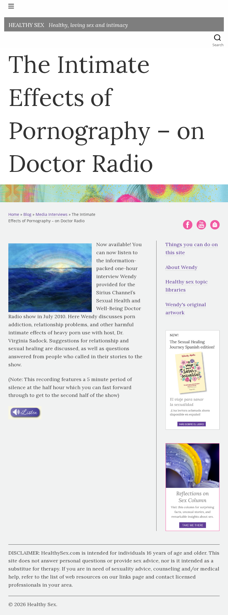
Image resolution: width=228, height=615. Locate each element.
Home (13, 214)
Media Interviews (52, 214)
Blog (27, 214)
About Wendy (181, 267)
